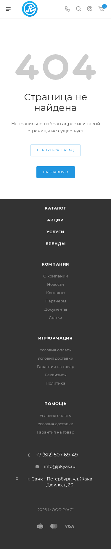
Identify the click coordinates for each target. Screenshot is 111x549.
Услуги (55, 231)
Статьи (55, 317)
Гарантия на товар (55, 366)
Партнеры (55, 301)
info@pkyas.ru (59, 466)
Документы (55, 309)
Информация (55, 338)
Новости (55, 284)
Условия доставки (55, 358)
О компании (55, 276)
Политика (55, 383)
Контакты (55, 292)
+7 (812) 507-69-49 (57, 455)
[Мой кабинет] (89, 9)
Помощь (55, 403)
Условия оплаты (56, 350)
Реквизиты (56, 374)
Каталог (55, 208)
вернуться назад (55, 150)
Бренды (56, 243)
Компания (55, 264)
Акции (55, 220)
